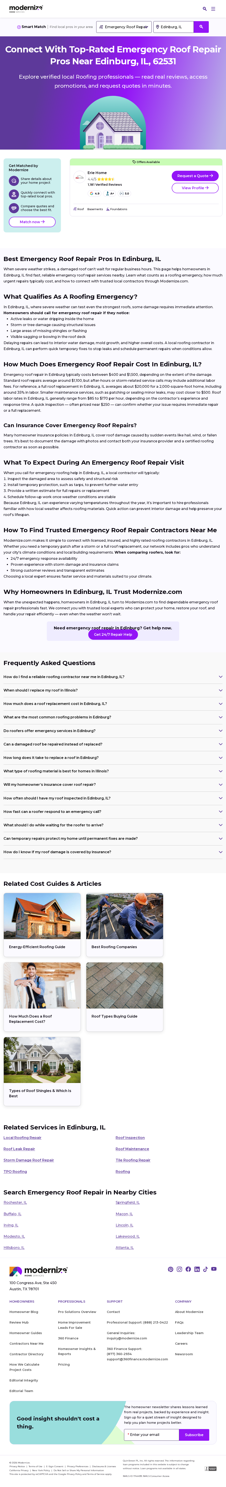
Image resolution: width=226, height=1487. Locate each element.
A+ (112, 193)
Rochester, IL (15, 1202)
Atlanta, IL (125, 1248)
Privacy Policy (74, 1474)
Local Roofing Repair (22, 1138)
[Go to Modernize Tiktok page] (205, 1269)
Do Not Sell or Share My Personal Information (79, 1470)
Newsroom (184, 1354)
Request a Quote (193, 176)
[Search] (205, 8)
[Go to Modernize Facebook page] (188, 1269)
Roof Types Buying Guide (114, 1016)
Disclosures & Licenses (104, 1466)
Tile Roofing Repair (133, 1160)
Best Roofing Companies (114, 947)
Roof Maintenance (132, 1149)
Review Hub (19, 1322)
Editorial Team (21, 1391)
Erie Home (97, 173)
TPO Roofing (15, 1172)
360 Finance (68, 1338)
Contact (113, 1312)
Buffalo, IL (12, 1214)
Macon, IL (124, 1214)
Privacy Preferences (78, 1466)
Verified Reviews (105, 185)
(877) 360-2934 (119, 1354)
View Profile (193, 188)
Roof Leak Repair (19, 1149)
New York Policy (41, 1470)
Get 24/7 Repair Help (113, 634)
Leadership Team (189, 1333)
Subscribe (194, 1435)
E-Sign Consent (55, 1466)
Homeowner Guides (25, 1333)
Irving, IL (11, 1225)
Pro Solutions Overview (77, 1312)
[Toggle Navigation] (213, 8)
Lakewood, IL (128, 1236)
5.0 (127, 193)
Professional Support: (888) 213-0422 (137, 1322)
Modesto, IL (14, 1236)
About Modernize (189, 1312)
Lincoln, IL (124, 1225)
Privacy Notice (17, 1466)
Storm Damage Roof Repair (29, 1160)
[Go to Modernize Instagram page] (179, 1269)
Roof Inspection (130, 1138)
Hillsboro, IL (14, 1248)
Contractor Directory (26, 1354)
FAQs (179, 1322)
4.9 (97, 193)
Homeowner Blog (23, 1312)
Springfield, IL (128, 1202)
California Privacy (19, 1470)
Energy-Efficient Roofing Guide (37, 947)
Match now (30, 222)
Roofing (123, 1172)
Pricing (64, 1364)
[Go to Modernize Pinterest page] (170, 1269)
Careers (181, 1344)
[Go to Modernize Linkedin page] (197, 1269)
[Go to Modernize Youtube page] (214, 1269)
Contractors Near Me (26, 1344)
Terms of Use (36, 1466)
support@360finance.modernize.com (137, 1359)
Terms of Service (96, 1474)
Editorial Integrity (23, 1380)
